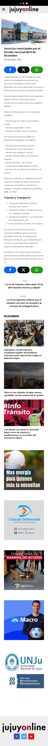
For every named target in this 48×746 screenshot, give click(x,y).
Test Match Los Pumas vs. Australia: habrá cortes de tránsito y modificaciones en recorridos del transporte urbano (21, 434)
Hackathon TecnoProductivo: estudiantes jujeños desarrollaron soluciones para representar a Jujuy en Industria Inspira (22, 354)
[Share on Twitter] (23, 69)
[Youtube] (31, 736)
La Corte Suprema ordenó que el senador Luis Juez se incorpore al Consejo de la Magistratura (24, 303)
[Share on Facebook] (10, 69)
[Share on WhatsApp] (37, 69)
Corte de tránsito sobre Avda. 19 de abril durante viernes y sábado (24, 286)
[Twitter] (24, 736)
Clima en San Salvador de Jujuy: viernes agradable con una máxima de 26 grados (24, 394)
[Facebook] (17, 736)
